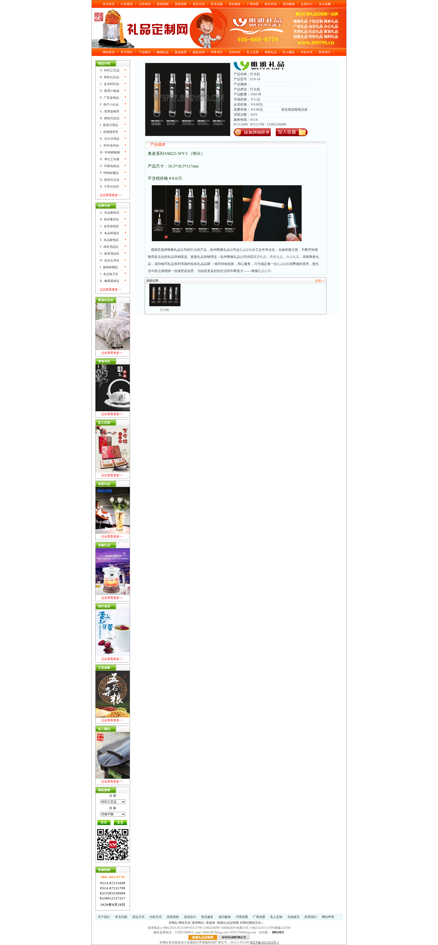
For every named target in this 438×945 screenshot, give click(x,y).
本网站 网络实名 (180, 923)
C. (109, 84)
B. (109, 77)
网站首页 (109, 52)
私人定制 (253, 52)
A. (109, 70)
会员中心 (307, 4)
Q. (109, 179)
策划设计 (190, 917)
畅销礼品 (163, 52)
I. (109, 125)
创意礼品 (271, 52)
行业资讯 (127, 4)
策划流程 (163, 4)
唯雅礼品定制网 (228, 923)
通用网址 (198, 923)
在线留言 (293, 917)
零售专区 (217, 52)
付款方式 (307, 52)
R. (109, 186)
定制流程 (181, 4)
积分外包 (271, 4)
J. (109, 132)
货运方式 (199, 4)
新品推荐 (181, 52)
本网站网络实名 (250, 923)
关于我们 (127, 52)
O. (109, 166)
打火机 (164, 286)
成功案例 (289, 4)
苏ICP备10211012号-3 (264, 942)
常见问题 (217, 4)
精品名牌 (199, 52)
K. (109, 138)
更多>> (320, 280)
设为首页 (109, 4)
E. (109, 97)
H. (109, 118)
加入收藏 (325, 4)
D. (109, 91)
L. (109, 145)
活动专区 (235, 52)
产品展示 (145, 52)
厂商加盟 (253, 4)
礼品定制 (246, 250)
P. (109, 173)
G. (109, 111)
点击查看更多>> (110, 195)
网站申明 (328, 917)
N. (109, 159)
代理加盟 (242, 917)
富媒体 (210, 923)
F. (109, 104)
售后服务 (235, 4)
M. (110, 152)
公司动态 (145, 4)
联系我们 (325, 52)
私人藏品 (289, 52)
